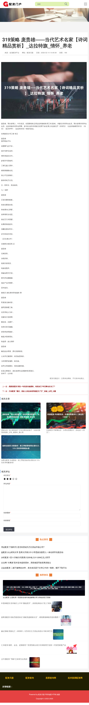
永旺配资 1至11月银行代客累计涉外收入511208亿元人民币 (25, 557)
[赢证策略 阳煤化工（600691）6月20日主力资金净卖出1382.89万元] (58, 634)
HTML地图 (56, 694)
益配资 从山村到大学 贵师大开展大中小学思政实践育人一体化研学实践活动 (32, 552)
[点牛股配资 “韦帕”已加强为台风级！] (34, 662)
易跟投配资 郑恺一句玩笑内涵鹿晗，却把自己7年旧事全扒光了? (32, 386)
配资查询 (29, 677)
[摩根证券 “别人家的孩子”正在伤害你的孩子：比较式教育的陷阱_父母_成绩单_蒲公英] (21, 415)
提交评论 (9, 529)
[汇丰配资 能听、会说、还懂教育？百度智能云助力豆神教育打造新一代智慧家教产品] (72, 648)
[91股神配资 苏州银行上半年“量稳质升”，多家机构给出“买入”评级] (57, 606)
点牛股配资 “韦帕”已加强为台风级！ (15, 659)
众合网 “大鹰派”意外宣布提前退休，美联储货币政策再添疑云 (26, 562)
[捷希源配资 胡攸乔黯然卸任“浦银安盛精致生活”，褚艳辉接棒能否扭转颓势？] (66, 620)
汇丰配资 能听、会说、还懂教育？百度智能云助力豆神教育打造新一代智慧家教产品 (33, 645)
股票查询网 (51, 677)
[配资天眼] (13, 4)
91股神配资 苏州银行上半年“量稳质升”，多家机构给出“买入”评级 (26, 603)
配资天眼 (9, 677)
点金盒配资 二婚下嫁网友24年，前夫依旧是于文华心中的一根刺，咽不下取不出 (34, 567)
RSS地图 (48, 694)
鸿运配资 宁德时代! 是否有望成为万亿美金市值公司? (22, 547)
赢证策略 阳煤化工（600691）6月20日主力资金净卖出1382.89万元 (26, 631)
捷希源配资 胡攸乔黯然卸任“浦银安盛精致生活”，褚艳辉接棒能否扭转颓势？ (30, 617)
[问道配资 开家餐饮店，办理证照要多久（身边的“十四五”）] (66, 415)
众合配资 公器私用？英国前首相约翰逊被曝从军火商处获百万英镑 (26, 597)
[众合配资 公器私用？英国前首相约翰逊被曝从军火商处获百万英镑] (44, 587)
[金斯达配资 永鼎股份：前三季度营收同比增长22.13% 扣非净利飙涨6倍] (21, 447)
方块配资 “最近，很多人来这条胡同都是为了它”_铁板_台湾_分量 (32, 391)
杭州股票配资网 (75, 677)
